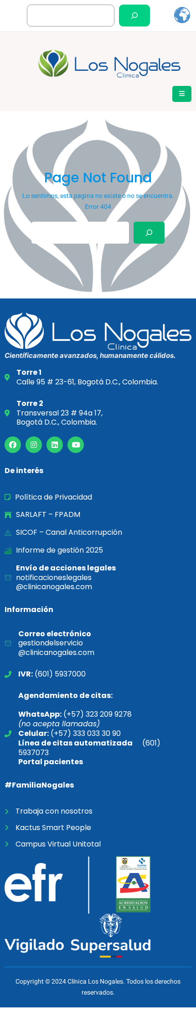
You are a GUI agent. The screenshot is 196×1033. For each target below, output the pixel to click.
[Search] (149, 233)
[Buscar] (134, 16)
